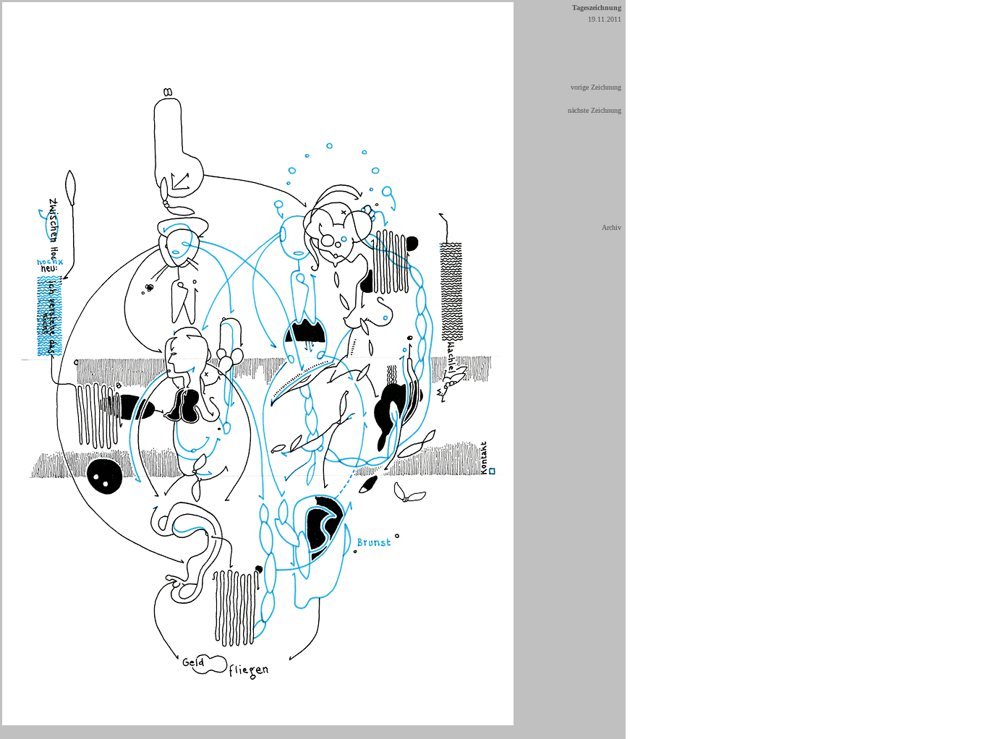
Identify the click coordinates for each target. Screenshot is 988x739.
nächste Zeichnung (594, 110)
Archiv (611, 227)
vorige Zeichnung (596, 87)
